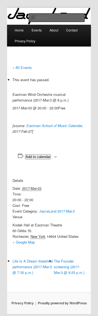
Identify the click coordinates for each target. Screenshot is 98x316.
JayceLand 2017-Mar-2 (57, 211)
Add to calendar (38, 157)
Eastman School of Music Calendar (54, 125)
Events (37, 30)
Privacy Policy (25, 41)
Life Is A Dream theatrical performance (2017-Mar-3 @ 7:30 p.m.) (33, 266)
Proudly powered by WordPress (62, 303)
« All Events (22, 67)
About (54, 30)
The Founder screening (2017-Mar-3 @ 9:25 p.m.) (69, 266)
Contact (72, 30)
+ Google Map (24, 242)
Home (19, 30)
